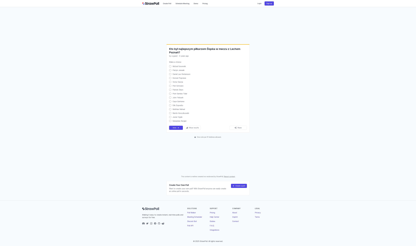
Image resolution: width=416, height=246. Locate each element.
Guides (212, 221)
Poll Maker (191, 213)
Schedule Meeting (182, 3)
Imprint (235, 217)
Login (259, 3)
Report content (229, 176)
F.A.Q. (212, 226)
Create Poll (167, 3)
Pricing (205, 3)
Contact (235, 221)
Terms (257, 217)
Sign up (269, 3)
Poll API (190, 226)
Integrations (214, 230)
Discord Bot (192, 221)
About (234, 213)
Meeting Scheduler (194, 217)
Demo (196, 3)
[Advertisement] (208, 25)
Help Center (214, 217)
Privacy (258, 213)
